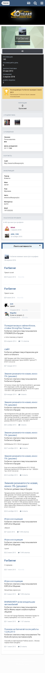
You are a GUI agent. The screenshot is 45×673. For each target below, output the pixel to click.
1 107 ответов (25, 621)
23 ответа (23, 647)
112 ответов (24, 341)
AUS (11, 304)
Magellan (13, 313)
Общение (16, 524)
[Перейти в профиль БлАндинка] (17, 122)
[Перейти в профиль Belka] (7, 122)
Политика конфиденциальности (21, 662)
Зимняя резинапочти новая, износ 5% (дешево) (21, 485)
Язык (17, 659)
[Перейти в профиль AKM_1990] (7, 235)
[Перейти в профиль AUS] (7, 305)
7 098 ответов (24, 532)
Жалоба (21, 277)
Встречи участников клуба (21, 637)
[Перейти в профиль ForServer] (7, 257)
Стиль (25, 659)
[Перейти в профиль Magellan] (7, 314)
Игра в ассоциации (13, 519)
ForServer (13, 256)
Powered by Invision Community (23, 669)
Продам (20, 333)
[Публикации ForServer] (22, 51)
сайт (7, 349)
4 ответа (23, 394)
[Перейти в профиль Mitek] (7, 229)
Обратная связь (22, 664)
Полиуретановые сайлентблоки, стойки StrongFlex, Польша (19, 326)
